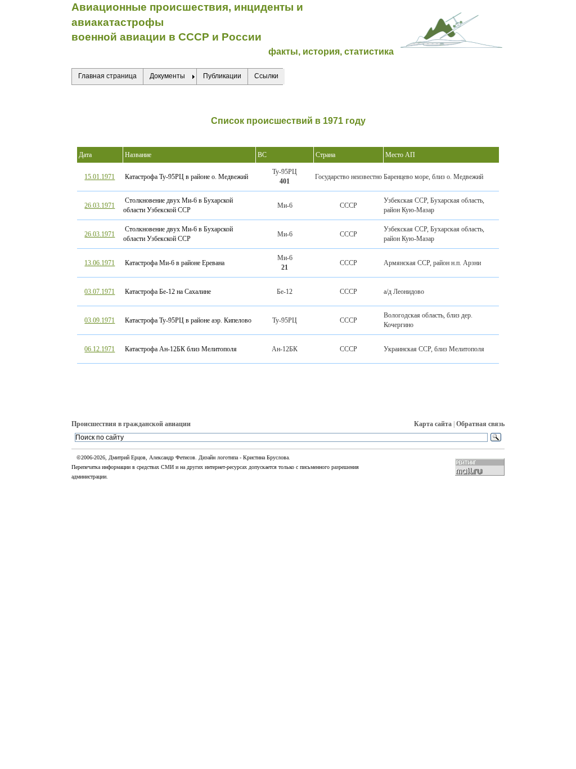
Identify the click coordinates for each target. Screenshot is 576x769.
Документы (167, 76)
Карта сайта (433, 424)
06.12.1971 (99, 349)
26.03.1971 (99, 205)
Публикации (222, 76)
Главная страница (107, 76)
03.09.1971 (99, 320)
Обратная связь (480, 424)
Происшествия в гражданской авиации (131, 424)
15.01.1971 (99, 177)
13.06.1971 (99, 263)
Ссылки (266, 76)
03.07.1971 (99, 292)
